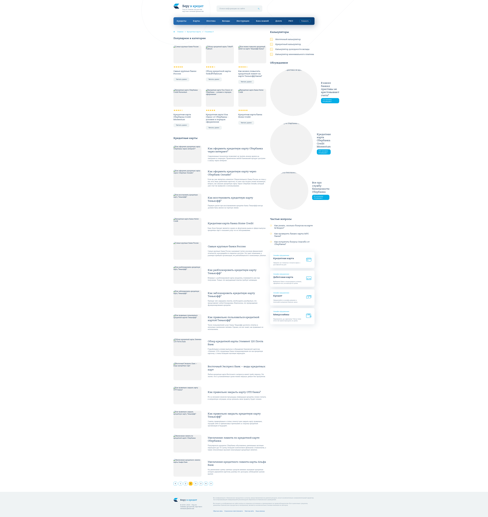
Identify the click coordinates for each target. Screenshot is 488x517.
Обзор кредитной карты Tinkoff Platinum (218, 72)
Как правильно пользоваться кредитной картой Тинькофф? (233, 319)
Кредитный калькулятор (288, 44)
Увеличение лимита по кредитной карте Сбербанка (234, 439)
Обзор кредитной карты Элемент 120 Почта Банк (235, 343)
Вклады (226, 21)
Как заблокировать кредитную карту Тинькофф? (231, 295)
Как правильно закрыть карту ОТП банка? (234, 392)
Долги (278, 21)
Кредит (277, 295)
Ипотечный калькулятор (288, 39)
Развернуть (305, 21)
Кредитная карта (283, 258)
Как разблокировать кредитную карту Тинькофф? (232, 272)
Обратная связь (218, 511)
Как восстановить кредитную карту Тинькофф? (230, 199)
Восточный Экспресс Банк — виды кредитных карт (236, 368)
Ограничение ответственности (233, 511)
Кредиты (181, 21)
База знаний (262, 21)
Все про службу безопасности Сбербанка (320, 187)
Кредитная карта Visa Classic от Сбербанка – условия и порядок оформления (217, 118)
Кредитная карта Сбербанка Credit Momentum (182, 117)
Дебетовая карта (283, 277)
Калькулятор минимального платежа (294, 54)
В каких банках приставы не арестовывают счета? (330, 89)
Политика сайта (249, 511)
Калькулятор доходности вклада (292, 49)
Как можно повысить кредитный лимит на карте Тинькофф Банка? (250, 73)
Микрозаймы (281, 314)
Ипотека (210, 21)
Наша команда (260, 511)
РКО (290, 21)
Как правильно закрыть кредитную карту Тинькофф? (234, 415)
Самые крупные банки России (184, 72)
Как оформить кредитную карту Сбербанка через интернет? (235, 150)
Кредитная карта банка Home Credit (250, 115)
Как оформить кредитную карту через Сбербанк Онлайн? (232, 173)
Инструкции (243, 21)
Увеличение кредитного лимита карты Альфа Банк (237, 463)
